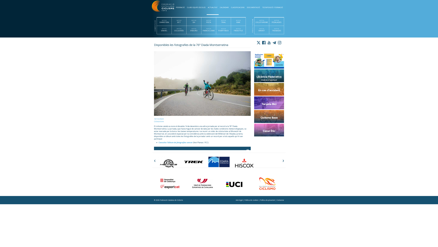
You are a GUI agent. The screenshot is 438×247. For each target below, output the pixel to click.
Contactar (280, 200)
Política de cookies (251, 200)
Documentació (253, 7)
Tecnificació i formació (272, 7)
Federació (180, 7)
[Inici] (166, 7)
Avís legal (239, 200)
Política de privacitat (267, 200)
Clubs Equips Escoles (196, 7)
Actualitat (213, 7)
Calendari (224, 7)
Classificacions (238, 7)
